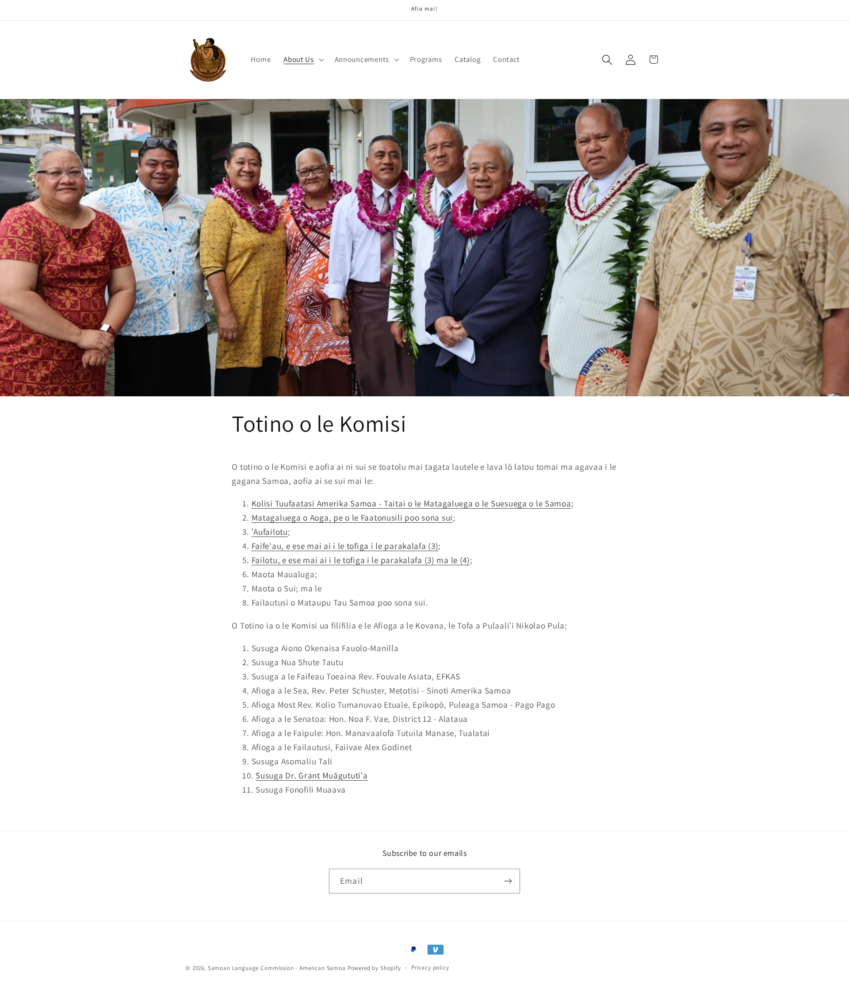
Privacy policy (430, 967)
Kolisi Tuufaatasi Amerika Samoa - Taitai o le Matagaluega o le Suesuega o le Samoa (411, 503)
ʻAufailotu (270, 531)
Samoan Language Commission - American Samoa (277, 968)
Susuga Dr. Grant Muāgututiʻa (311, 775)
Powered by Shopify (374, 968)
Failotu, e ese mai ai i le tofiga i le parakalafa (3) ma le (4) (361, 560)
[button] (303, 60)
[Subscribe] (508, 881)
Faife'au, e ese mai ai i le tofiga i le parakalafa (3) (345, 546)
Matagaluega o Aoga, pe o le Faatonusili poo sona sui (352, 517)
